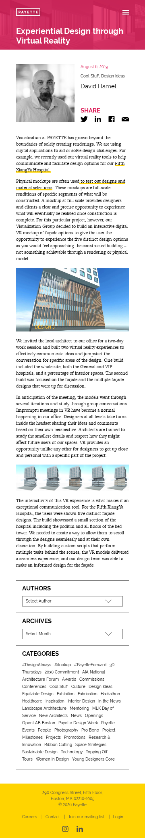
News (76, 715)
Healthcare (32, 701)
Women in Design (52, 759)
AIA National (93, 672)
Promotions (74, 737)
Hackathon (110, 694)
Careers (29, 817)
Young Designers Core (93, 759)
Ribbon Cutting (58, 744)
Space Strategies (90, 744)
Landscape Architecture (44, 708)
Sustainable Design (40, 752)
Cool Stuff (90, 76)
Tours (27, 759)
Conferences (34, 686)
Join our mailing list (86, 817)
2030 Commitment (62, 672)
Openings (94, 715)
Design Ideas (113, 76)
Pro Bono (90, 730)
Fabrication (87, 694)
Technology (72, 752)
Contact (53, 817)
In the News (109, 701)
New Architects (53, 715)
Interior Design (81, 701)
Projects (53, 737)
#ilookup (62, 665)
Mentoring (79, 708)
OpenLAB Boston (38, 723)
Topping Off (97, 752)
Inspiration (55, 701)
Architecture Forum (40, 679)
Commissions (91, 679)
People (44, 730)
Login (118, 817)
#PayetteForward (90, 665)
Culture (78, 686)
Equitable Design (38, 694)
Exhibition (66, 694)
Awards (69, 679)
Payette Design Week (78, 723)
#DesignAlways (36, 665)
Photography (66, 730)
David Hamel (98, 86)
